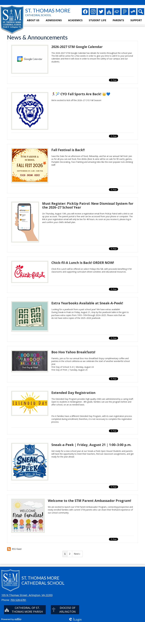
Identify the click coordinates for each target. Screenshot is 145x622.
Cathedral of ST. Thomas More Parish (27, 610)
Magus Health (132, 11)
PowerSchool (124, 11)
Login (75, 619)
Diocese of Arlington (67, 610)
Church (109, 11)
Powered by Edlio (11, 619)
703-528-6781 (18, 600)
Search (140, 11)
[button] (33, 20)
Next (76, 554)
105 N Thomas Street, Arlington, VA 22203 (27, 595)
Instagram (93, 11)
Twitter (101, 11)
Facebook (85, 11)
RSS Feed (16, 549)
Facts (117, 11)
